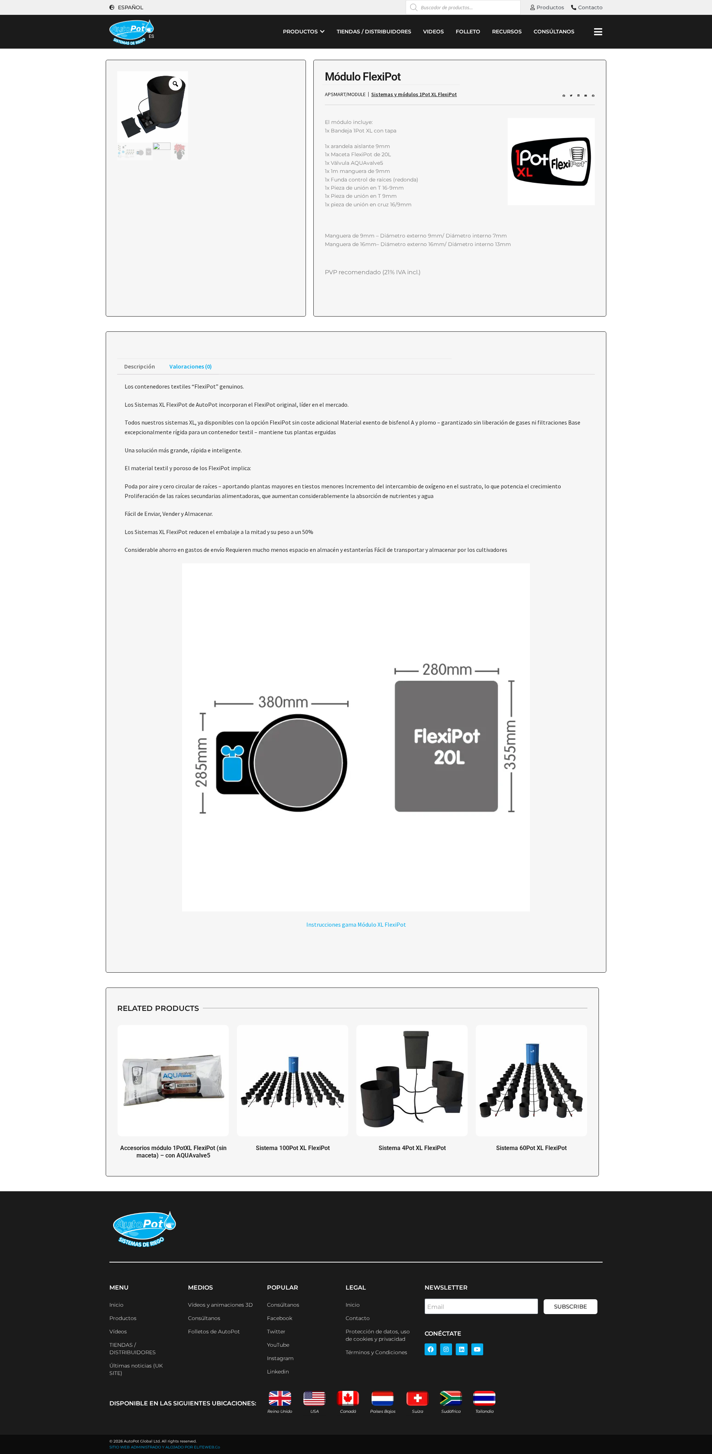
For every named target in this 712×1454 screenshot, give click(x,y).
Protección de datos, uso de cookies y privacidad (378, 1335)
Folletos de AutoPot (214, 1331)
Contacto (358, 1318)
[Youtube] (477, 1349)
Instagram (280, 1358)
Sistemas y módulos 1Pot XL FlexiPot (414, 94)
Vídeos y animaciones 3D (220, 1304)
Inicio (116, 1304)
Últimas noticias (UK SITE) (136, 1369)
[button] (564, 96)
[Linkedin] (462, 1349)
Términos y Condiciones (376, 1352)
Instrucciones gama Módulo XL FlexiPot (356, 924)
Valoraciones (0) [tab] (190, 366)
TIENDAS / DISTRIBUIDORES (132, 1349)
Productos (122, 1318)
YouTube (278, 1345)
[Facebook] (430, 1349)
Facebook (279, 1318)
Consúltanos (204, 1318)
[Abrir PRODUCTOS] (322, 32)
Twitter (276, 1331)
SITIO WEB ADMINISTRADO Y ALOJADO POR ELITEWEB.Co (164, 1447)
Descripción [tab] (139, 366)
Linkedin (278, 1371)
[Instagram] (446, 1349)
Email (435, 1306)
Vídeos (118, 1331)
